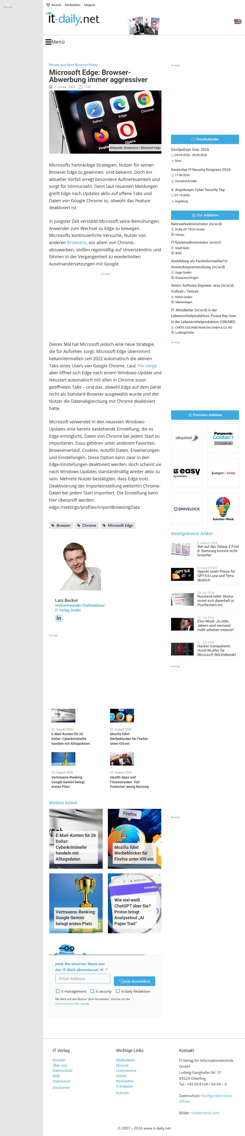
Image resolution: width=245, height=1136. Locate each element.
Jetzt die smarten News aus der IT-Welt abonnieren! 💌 (80, 966)
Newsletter (125, 1081)
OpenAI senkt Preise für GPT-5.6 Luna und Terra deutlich (216, 575)
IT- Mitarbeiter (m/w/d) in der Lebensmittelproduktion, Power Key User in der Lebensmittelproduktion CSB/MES (203, 316)
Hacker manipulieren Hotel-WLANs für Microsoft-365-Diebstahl (216, 650)
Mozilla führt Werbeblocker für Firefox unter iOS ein (133, 853)
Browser (63, 525)
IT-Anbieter (124, 1086)
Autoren (122, 1093)
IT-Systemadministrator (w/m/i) (196, 242)
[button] (55, 42)
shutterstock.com (205, 1112)
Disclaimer (61, 1088)
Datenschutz (62, 1071)
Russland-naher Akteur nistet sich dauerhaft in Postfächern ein (215, 600)
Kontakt (59, 1060)
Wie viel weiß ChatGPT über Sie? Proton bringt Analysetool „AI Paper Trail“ (132, 911)
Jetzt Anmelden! (136, 981)
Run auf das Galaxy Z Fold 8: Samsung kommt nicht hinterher (218, 550)
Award (121, 1076)
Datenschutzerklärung (70, 1004)
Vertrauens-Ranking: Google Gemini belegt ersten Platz (76, 917)
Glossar (122, 1065)
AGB (56, 1076)
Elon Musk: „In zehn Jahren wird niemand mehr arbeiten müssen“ (215, 625)
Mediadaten (125, 1060)
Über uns (60, 1065)
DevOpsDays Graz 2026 (190, 149)
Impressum (62, 1081)
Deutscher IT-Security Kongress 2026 (201, 170)
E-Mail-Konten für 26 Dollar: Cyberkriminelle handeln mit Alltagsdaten (76, 847)
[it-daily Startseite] (81, 19)
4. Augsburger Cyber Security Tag (198, 190)
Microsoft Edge (120, 525)
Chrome (89, 525)
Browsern (76, 242)
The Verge (147, 366)
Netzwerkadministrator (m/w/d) (196, 224)
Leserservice (126, 1071)
